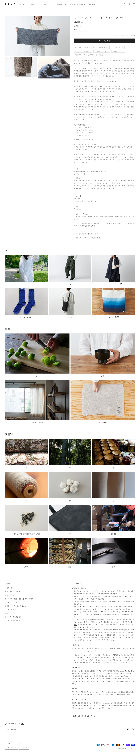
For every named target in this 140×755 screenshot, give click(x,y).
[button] (39, 4)
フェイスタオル (118, 47)
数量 (75, 30)
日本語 (23, 747)
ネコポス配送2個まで (101, 47)
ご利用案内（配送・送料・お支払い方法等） (20, 599)
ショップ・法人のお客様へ (14, 617)
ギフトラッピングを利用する (125, 35)
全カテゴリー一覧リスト (13, 592)
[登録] (40, 729)
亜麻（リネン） (119, 51)
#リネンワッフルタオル (82, 139)
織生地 (101, 55)
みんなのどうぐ (10, 610)
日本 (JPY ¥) (10, 747)
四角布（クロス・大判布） (85, 55)
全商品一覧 (9, 588)
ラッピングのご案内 (12, 602)
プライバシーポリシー (12, 620)
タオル (87, 47)
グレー (78, 47)
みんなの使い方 (10, 613)
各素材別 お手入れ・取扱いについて (18, 606)
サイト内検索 (9, 595)
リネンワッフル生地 (102, 51)
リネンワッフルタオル (83, 51)
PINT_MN (122, 748)
